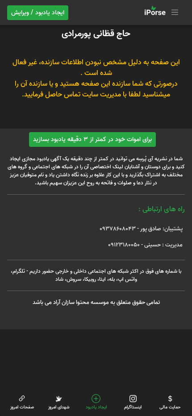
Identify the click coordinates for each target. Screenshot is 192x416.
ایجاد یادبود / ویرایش (37, 13)
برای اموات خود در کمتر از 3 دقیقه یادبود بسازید (92, 139)
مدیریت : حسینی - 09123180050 (145, 245)
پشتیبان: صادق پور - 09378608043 (141, 228)
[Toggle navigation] (160, 12)
